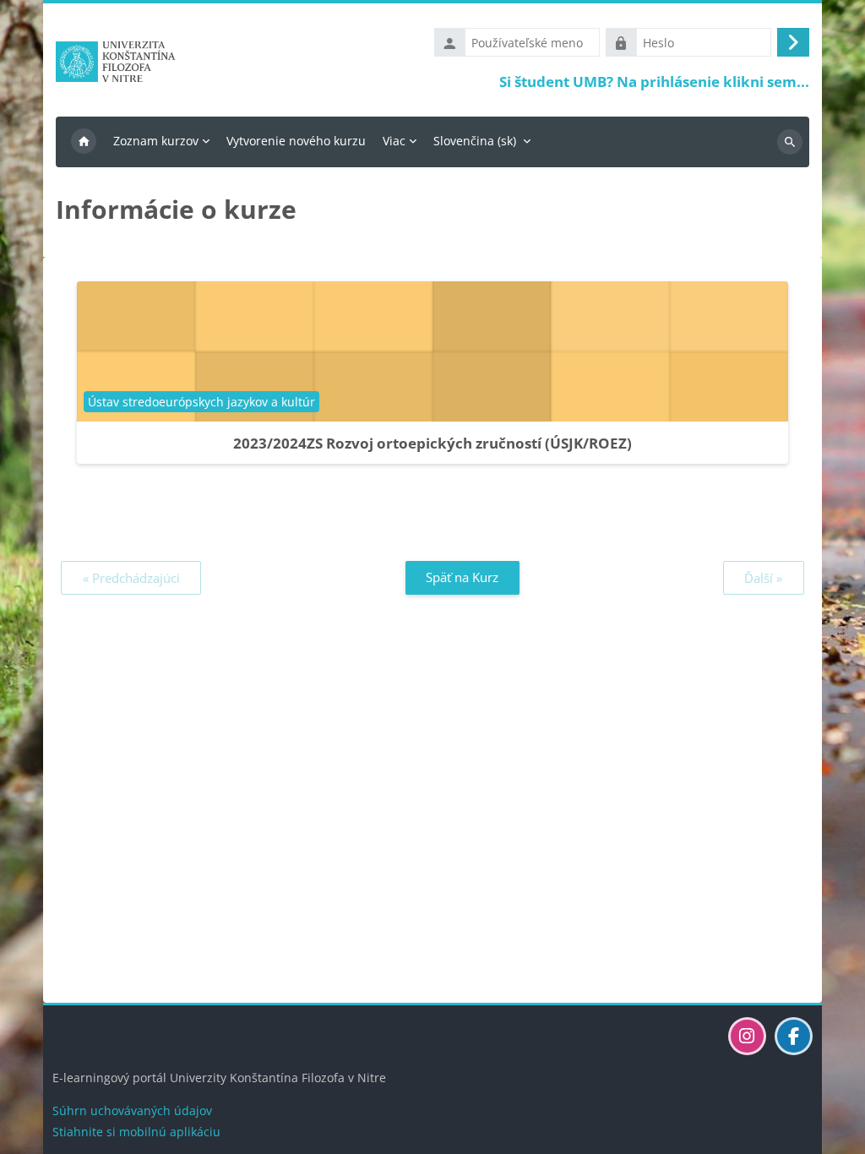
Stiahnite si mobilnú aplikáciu (136, 1132)
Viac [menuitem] (394, 141)
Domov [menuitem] (84, 142)
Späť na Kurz (462, 577)
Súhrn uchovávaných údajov (132, 1110)
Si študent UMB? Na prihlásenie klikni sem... (654, 81)
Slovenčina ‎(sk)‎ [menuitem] (474, 141)
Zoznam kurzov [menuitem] (156, 141)
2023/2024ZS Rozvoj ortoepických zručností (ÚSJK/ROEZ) (432, 443)
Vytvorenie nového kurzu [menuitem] (296, 141)
